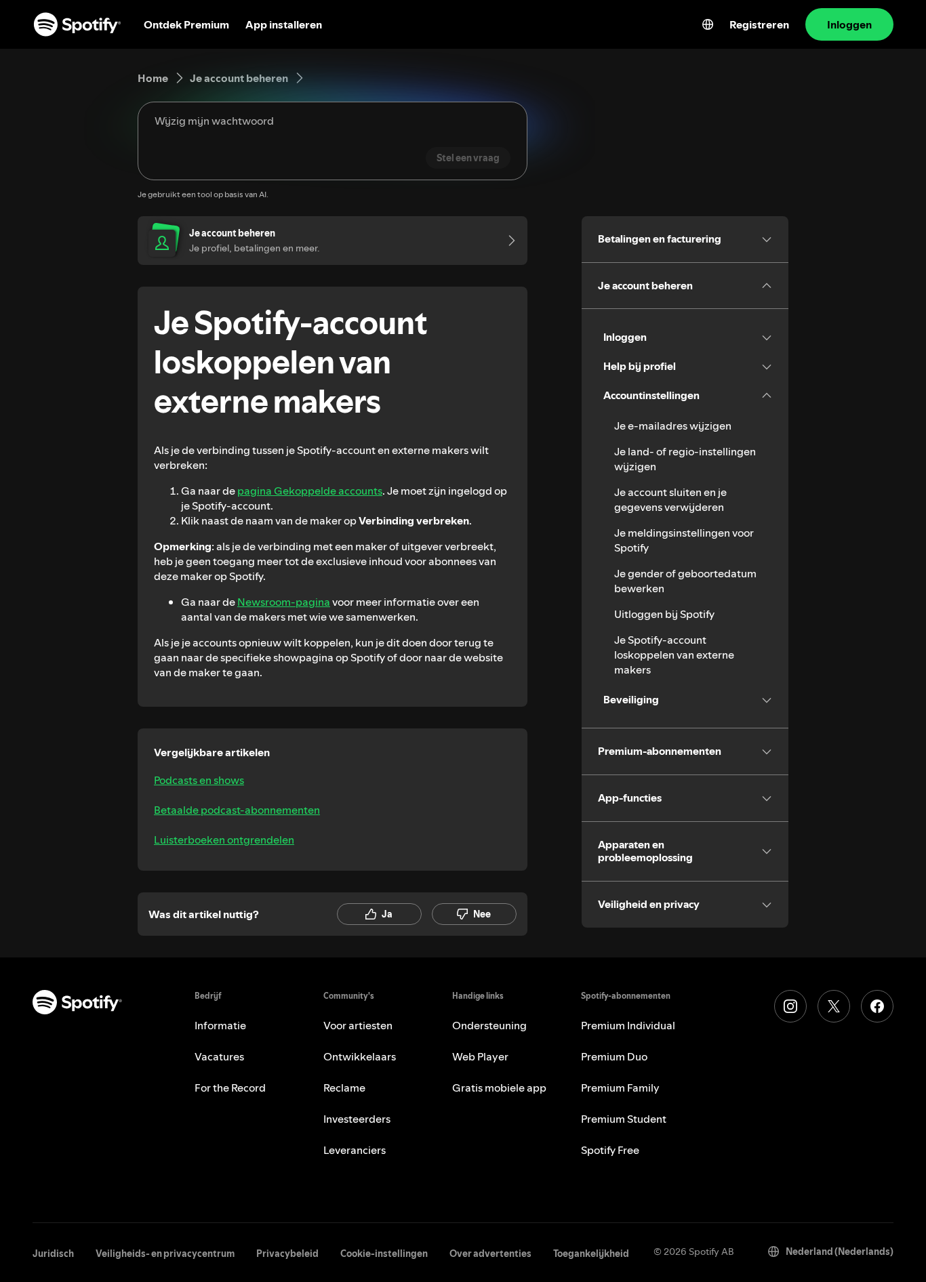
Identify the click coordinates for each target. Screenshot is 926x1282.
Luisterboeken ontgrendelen (224, 839)
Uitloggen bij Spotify (664, 613)
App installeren (283, 24)
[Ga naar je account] (507, 240)
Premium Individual (628, 1025)
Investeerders (356, 1118)
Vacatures (219, 1056)
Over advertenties (490, 1253)
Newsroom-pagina (283, 601)
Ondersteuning (489, 1025)
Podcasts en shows (199, 779)
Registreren (759, 24)
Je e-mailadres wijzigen (672, 425)
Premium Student (623, 1118)
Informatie (220, 1025)
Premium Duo (614, 1056)
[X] (834, 1006)
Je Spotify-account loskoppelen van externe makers (674, 654)
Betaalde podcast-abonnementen (237, 809)
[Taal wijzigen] (707, 24)
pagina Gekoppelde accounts (309, 490)
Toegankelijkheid (591, 1253)
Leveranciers (354, 1149)
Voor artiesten (357, 1025)
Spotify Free (610, 1149)
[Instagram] (790, 1006)
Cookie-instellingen (384, 1253)
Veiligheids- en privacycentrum (165, 1253)
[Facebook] (877, 1006)
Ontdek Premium (186, 24)
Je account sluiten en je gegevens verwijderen (670, 499)
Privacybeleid (287, 1253)
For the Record (230, 1087)
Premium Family (620, 1087)
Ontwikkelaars (359, 1056)
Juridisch (53, 1253)
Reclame (344, 1087)
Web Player (480, 1056)
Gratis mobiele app (499, 1087)
